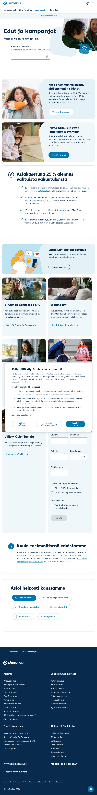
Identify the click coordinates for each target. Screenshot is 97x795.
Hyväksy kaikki (75, 424)
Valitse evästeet (22, 424)
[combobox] (59, 470)
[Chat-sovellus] (91, 789)
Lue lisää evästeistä (21, 415)
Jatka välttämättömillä (49, 424)
